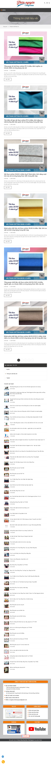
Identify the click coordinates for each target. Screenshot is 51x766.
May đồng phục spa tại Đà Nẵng (17, 633)
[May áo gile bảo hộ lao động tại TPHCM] (6, 640)
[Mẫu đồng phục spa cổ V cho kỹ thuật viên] (6, 645)
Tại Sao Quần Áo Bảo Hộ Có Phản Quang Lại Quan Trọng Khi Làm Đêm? (25, 519)
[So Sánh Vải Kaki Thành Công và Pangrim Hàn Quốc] (6, 537)
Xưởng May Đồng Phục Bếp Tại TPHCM (19, 502)
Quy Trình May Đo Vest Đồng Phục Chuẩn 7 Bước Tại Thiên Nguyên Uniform (27, 593)
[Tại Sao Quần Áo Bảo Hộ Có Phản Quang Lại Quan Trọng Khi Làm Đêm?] (6, 520)
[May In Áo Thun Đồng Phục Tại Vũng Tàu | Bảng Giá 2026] (6, 571)
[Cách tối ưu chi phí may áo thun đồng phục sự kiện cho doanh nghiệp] (6, 406)
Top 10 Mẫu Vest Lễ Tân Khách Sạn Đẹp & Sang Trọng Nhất (23, 582)
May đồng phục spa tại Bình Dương (18, 616)
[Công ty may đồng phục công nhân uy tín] (6, 560)
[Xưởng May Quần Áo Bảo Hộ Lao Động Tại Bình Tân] (6, 531)
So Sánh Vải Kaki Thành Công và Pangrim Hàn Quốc (21, 536)
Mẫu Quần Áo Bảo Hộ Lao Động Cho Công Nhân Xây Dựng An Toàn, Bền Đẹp (27, 451)
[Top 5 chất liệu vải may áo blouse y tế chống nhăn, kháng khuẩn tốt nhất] (6, 418)
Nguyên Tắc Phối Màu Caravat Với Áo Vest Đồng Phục (22, 462)
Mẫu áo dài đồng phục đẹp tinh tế (17, 667)
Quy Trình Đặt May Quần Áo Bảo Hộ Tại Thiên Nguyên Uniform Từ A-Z (25, 496)
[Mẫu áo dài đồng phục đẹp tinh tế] (6, 669)
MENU (4, 10)
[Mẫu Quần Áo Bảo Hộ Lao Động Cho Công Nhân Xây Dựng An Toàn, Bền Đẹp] (6, 452)
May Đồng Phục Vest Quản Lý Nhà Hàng (19, 587)
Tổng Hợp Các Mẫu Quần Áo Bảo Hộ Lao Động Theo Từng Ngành (24, 457)
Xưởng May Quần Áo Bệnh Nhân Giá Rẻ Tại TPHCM (21, 656)
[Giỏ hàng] (47, 3)
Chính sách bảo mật (33, 714)
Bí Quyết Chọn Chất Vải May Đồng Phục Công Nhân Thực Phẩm (24, 661)
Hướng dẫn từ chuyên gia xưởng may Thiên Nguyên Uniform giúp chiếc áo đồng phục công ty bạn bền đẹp (27, 393)
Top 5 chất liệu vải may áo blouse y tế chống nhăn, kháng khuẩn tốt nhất (26, 417)
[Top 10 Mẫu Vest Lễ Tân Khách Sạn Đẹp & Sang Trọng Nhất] (6, 583)
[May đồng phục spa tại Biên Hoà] (6, 611)
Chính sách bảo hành (33, 712)
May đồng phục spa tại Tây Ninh (17, 467)
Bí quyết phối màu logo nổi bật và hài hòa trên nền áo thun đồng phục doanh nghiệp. (27, 399)
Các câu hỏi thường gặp (34, 716)
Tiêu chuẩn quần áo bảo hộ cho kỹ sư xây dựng (20, 542)
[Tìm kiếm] (49, 3)
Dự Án (8, 369)
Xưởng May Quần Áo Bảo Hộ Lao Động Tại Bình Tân (21, 530)
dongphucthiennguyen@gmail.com (18, 699)
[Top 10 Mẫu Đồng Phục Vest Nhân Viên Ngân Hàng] (6, 480)
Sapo (41, 740)
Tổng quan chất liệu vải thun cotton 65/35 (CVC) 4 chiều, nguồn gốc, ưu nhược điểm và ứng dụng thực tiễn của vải (24, 283)
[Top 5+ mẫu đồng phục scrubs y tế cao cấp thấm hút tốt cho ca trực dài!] (6, 423)
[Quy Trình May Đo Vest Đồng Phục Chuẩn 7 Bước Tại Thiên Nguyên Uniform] (6, 594)
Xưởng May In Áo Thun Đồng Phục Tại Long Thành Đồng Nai (23, 547)
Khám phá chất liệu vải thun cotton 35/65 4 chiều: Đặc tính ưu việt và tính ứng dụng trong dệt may (25, 229)
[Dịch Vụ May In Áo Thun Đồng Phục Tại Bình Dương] (6, 600)
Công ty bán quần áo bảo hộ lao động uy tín (19, 507)
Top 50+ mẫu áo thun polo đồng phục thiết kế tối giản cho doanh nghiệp (26, 411)
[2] (32, 360)
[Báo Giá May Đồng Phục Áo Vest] (6, 491)
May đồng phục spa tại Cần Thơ (17, 473)
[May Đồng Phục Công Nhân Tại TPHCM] (6, 566)
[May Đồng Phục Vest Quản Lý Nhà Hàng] (6, 588)
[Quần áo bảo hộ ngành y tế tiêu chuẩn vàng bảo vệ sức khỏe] (6, 435)
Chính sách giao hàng (34, 710)
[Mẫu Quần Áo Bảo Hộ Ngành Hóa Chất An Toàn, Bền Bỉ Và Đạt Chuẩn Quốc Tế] (6, 440)
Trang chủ (5, 26)
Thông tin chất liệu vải (12, 373)
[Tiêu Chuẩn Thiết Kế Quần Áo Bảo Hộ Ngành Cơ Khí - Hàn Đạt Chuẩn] (6, 446)
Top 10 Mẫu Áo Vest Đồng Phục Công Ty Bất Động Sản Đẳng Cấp (24, 576)
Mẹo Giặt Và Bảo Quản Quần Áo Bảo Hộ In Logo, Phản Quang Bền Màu (25, 524)
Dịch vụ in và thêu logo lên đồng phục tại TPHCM (21, 627)
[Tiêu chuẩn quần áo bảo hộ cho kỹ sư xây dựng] (6, 543)
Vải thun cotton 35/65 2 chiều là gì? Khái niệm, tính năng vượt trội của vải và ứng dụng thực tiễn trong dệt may (25, 175)
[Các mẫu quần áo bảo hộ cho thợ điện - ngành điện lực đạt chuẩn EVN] (6, 429)
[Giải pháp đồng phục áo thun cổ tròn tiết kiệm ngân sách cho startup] (6, 387)
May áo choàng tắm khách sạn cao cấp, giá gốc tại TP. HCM (23, 621)
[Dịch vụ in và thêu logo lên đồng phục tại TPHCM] (6, 628)
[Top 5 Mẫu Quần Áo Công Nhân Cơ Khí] (6, 514)
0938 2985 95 (15, 697)
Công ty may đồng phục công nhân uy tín (19, 559)
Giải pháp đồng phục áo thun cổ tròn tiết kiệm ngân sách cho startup (25, 386)
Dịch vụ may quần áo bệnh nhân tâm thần (19, 650)
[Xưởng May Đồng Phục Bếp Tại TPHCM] (6, 503)
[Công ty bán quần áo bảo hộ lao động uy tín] (6, 509)
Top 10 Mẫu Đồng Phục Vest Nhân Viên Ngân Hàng (21, 479)
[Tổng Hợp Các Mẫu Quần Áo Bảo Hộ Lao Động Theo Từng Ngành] (6, 457)
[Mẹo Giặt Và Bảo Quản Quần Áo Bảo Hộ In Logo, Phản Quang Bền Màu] (6, 526)
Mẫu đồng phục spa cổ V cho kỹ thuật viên (19, 644)
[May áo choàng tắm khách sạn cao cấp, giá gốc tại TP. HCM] (6, 623)
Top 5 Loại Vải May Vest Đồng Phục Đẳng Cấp (20, 553)
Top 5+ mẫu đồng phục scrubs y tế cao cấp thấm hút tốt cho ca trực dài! (26, 422)
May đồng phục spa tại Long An (17, 604)
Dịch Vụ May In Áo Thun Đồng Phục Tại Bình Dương (21, 599)
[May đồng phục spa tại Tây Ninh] (6, 469)
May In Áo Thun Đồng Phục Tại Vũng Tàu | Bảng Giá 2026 (22, 570)
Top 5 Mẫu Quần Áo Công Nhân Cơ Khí (18, 513)
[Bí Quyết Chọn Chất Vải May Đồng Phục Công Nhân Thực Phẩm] (6, 662)
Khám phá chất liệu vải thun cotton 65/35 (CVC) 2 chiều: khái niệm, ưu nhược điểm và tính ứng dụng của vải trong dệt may (25, 337)
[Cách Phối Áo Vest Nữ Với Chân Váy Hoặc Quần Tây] (6, 486)
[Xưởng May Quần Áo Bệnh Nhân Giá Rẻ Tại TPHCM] (6, 657)
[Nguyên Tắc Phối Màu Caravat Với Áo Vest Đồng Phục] (6, 463)
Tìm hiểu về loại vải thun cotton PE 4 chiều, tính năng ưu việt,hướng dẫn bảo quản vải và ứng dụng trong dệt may (23, 121)
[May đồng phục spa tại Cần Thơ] (6, 474)
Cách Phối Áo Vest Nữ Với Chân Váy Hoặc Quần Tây (21, 485)
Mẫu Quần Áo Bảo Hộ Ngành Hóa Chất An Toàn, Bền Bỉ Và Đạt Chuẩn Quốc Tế (27, 439)
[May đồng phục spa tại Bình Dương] (6, 617)
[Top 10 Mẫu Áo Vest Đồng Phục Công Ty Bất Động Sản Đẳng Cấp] (6, 577)
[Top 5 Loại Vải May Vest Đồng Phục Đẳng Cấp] (6, 554)
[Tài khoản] (44, 3)
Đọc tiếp (8, 79)
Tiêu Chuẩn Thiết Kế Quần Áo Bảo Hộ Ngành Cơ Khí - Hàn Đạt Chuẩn (25, 445)
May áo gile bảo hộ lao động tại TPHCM (19, 639)
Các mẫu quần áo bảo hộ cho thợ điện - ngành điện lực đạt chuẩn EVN (25, 428)
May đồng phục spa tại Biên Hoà (17, 610)
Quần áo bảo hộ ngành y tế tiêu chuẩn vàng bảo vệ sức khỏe (23, 434)
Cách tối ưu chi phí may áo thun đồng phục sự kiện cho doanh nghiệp (25, 405)
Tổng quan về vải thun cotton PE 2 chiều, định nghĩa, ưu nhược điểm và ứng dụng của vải (23, 67)
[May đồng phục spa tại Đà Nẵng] (6, 634)
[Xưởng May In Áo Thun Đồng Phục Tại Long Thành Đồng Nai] (6, 548)
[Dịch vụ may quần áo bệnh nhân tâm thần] (6, 651)
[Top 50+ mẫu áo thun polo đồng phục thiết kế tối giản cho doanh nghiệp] (6, 412)
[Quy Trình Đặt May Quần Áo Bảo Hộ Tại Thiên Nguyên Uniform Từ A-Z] (6, 497)
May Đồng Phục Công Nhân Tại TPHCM (19, 564)
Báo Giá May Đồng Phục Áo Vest (17, 490)
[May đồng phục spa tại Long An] (6, 605)
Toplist (8, 378)
